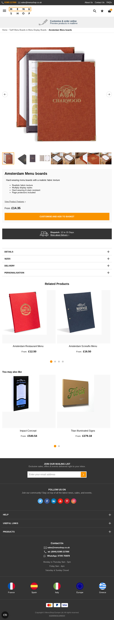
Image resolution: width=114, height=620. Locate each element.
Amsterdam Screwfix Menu (83, 346)
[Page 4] (63, 361)
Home (4, 30)
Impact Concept (28, 430)
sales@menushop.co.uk (31, 2)
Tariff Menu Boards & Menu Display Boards (28, 30)
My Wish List (102, 11)
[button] (5, 94)
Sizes (7, 259)
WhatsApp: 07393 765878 (58, 556)
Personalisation (14, 273)
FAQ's (109, 2)
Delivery (9, 266)
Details (8, 252)
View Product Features (14, 201)
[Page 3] (59, 361)
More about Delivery (59, 235)
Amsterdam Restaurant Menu (28, 346)
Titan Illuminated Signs (83, 430)
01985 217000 (10, 2)
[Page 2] (55, 361)
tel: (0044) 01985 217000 (58, 552)
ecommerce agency (57, 616)
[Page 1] (51, 361)
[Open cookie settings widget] (5, 615)
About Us (89, 2)
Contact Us (99, 2)
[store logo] (20, 11)
